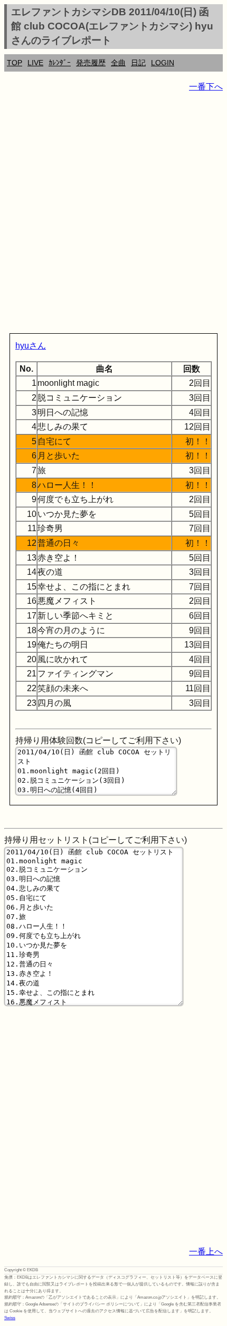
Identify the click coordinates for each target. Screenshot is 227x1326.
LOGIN (162, 62)
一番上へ (206, 1251)
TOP (14, 62)
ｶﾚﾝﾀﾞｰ (60, 62)
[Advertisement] (113, 215)
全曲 (118, 62)
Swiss (9, 1317)
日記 (138, 62)
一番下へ (206, 86)
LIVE (35, 62)
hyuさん (30, 345)
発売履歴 (91, 62)
